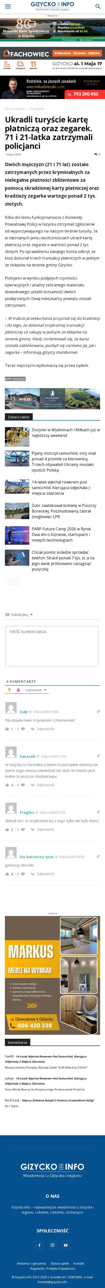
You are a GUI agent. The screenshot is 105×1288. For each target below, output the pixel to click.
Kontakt (79, 1263)
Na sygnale (36, 109)
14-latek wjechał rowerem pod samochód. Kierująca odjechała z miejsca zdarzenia (61, 487)
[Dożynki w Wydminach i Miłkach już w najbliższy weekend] (17, 437)
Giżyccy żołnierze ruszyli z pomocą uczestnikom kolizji (58, 1100)
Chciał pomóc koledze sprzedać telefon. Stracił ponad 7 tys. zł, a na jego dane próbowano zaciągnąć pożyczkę (63, 561)
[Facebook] (39, 1245)
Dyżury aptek (60, 1263)
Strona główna (15, 109)
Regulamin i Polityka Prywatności (52, 1269)
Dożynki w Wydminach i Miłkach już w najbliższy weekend (66, 432)
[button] (8, 6)
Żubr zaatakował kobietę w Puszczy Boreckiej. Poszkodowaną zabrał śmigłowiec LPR (64, 511)
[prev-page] (8, 581)
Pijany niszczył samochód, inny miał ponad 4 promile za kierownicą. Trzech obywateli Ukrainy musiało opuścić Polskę (64, 462)
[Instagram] (52, 1245)
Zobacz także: (19, 417)
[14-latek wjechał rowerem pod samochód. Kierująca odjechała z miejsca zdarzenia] (17, 486)
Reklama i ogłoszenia (31, 1263)
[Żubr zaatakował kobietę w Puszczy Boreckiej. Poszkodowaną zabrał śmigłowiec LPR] (17, 511)
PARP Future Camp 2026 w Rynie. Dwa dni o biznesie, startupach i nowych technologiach (62, 534)
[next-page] (16, 581)
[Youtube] (66, 1245)
